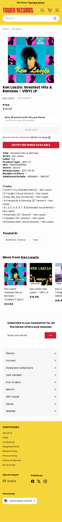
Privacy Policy (10, 455)
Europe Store (37, 2)
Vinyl (35, 239)
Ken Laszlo (9, 98)
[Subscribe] (50, 335)
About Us (7, 432)
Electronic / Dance (16, 239)
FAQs (5, 437)
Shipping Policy (11, 446)
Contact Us (9, 442)
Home (6, 29)
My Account (9, 464)
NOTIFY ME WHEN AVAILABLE (31, 145)
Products (17, 29)
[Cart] (49, 10)
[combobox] (31, 18)
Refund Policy (10, 451)
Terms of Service (12, 460)
